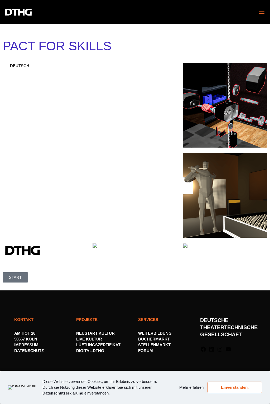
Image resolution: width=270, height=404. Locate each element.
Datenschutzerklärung (62, 393)
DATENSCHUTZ (29, 350)
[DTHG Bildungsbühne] (18, 12)
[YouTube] (228, 351)
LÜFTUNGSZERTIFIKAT (98, 345)
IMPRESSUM (26, 345)
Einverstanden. (235, 387)
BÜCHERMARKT (154, 339)
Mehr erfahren (191, 387)
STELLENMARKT (154, 345)
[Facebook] (203, 351)
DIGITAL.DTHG (90, 350)
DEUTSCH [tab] (19, 66)
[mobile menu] (261, 11)
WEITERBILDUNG (155, 333)
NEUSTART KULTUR (95, 333)
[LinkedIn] (212, 351)
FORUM (145, 350)
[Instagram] (220, 351)
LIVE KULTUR (89, 339)
